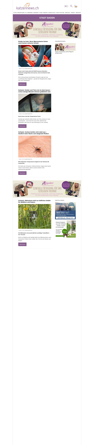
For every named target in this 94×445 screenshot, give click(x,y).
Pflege (40, 12)
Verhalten (78, 12)
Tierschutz (67, 12)
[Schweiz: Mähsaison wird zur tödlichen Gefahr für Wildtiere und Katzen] (34, 216)
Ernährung (30, 12)
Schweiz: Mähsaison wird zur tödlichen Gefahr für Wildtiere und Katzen (34, 201)
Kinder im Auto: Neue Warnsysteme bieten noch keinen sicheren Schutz (33, 42)
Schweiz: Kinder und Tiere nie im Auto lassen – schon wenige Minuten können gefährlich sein (34, 90)
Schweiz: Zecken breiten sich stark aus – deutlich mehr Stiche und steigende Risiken (33, 132)
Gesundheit (36, 12)
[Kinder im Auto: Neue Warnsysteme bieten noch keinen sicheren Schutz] (34, 56)
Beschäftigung (21, 12)
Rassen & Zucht (52, 12)
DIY (26, 12)
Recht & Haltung (60, 12)
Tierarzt (73, 12)
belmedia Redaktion (28, 68)
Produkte (45, 12)
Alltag (15, 12)
